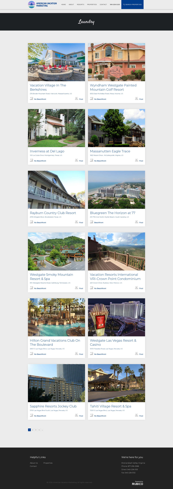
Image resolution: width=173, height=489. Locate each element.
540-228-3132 (130, 473)
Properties (92, 4)
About (71, 4)
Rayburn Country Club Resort (53, 213)
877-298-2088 (133, 466)
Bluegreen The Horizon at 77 (112, 213)
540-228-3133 (115, 4)
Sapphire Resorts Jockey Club (53, 406)
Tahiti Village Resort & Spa (110, 406)
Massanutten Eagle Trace (110, 151)
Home (63, 4)
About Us (34, 463)
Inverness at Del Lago (47, 151)
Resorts (80, 4)
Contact (103, 4)
